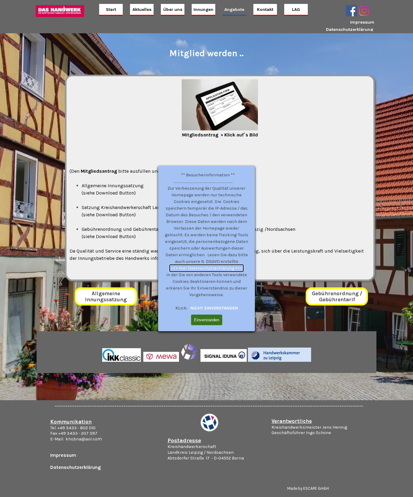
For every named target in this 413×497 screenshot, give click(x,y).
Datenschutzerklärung (349, 29)
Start (111, 9)
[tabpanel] (352, 25)
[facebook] (351, 10)
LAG (296, 9)
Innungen (203, 9)
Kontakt (265, 9)
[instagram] (364, 10)
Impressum (362, 22)
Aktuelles (141, 9)
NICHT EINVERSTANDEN (213, 308)
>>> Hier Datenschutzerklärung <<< (206, 268)
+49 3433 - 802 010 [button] (76, 427)
